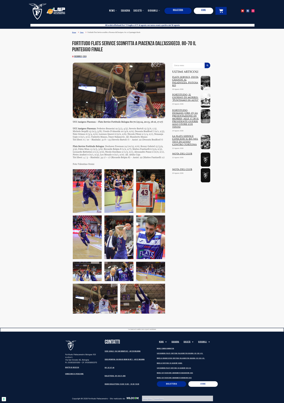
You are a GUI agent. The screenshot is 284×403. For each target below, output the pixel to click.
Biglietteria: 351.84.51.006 (115, 376)
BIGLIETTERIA (178, 10)
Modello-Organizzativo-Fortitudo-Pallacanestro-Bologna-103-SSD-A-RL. (181, 358)
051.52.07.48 (109, 368)
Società (137, 10)
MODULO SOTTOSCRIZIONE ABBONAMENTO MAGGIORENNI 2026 (175, 373)
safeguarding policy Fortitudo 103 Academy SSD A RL (174, 368)
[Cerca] (207, 65)
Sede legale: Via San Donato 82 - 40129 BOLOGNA (123, 351)
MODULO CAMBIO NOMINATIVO (165, 348)
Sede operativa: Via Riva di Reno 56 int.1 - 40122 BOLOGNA (125, 359)
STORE (203, 10)
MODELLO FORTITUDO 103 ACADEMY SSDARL (169, 363)
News (112, 10)
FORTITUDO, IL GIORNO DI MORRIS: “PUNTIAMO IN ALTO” (185, 97)
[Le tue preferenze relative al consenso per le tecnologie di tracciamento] (4, 399)
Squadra (125, 10)
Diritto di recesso (72, 367)
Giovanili (153, 10)
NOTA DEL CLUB (182, 154)
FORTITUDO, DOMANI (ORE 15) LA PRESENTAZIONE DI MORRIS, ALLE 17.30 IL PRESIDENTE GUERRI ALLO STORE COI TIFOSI (185, 118)
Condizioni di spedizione (74, 374)
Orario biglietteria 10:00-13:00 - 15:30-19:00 (122, 384)
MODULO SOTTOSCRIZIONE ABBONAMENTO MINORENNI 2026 (174, 378)
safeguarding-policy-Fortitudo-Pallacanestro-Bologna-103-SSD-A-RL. (180, 353)
